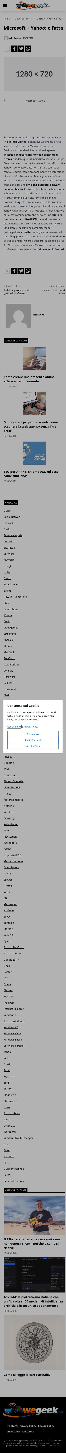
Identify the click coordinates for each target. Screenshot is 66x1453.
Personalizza (33, 734)
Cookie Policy (14, 726)
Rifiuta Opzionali (33, 740)
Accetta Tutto (33, 746)
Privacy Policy (31, 726)
